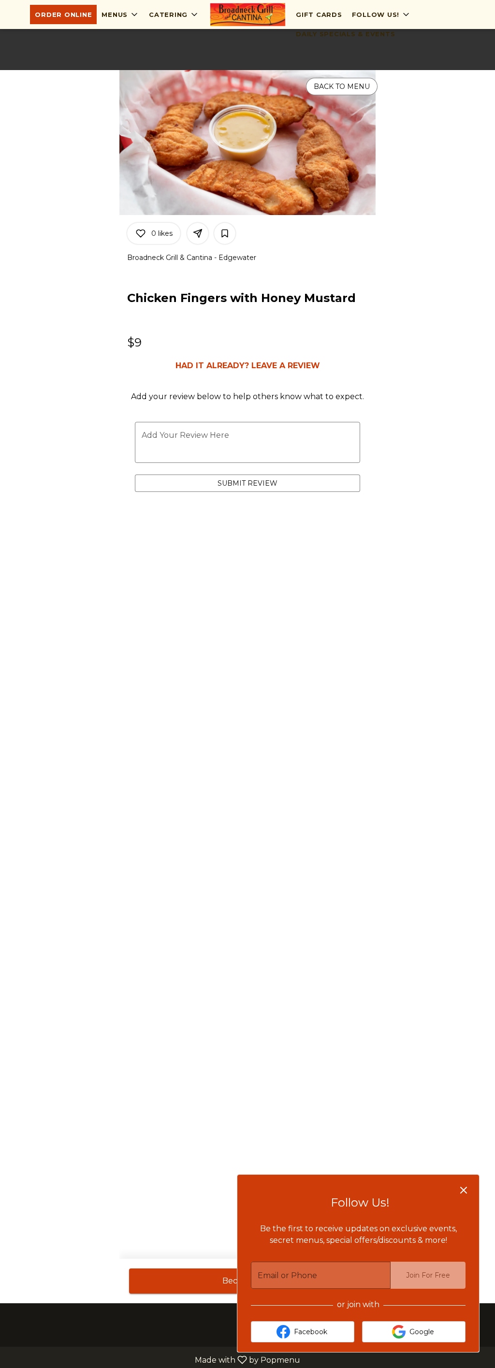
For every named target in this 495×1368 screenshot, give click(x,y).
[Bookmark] (224, 233)
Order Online (63, 14)
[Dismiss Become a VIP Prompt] (463, 1190)
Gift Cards (319, 14)
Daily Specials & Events (345, 34)
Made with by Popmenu (153, 1359)
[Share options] (197, 233)
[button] (120, 14)
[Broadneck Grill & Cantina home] (247, 14)
